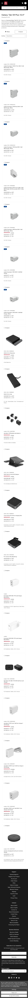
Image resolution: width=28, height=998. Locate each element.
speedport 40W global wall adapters (12, 433)
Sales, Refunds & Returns (14, 887)
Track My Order (14, 893)
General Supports (14, 874)
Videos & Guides (14, 885)
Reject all (14, 992)
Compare (20, 31)
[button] (7, 32)
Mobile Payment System (14, 938)
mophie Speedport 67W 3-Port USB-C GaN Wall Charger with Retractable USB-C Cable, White (14, 189)
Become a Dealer (14, 932)
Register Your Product (14, 876)
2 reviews (12, 769)
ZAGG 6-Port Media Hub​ (9, 353)
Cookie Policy (14, 914)
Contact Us (14, 909)
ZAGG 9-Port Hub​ (8, 394)
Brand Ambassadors (14, 912)
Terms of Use (14, 920)
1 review (12, 232)
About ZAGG (14, 905)
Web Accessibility (14, 922)
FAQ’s (14, 883)
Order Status (14, 881)
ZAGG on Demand (14, 934)
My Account (14, 878)
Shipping (14, 891)
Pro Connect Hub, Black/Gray (10, 556)
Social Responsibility (14, 918)
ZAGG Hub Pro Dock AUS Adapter (11, 474)
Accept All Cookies (14, 996)
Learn (14, 895)
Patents (14, 916)
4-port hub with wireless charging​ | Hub (13, 515)
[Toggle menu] (2, 3)
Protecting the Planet (14, 924)
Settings (14, 989)
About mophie (14, 907)
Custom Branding (14, 940)
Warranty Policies (14, 889)
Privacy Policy (14, 898)
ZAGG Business (14, 936)
